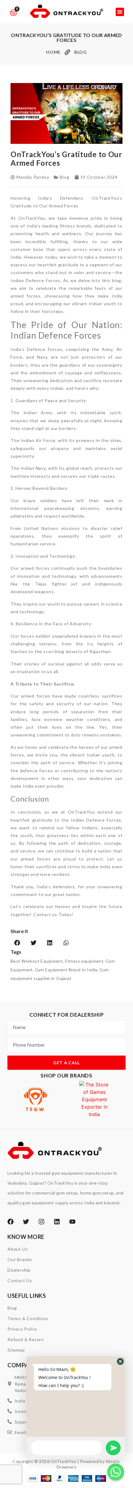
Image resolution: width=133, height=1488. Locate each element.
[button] (120, 12)
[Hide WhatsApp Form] (115, 1472)
